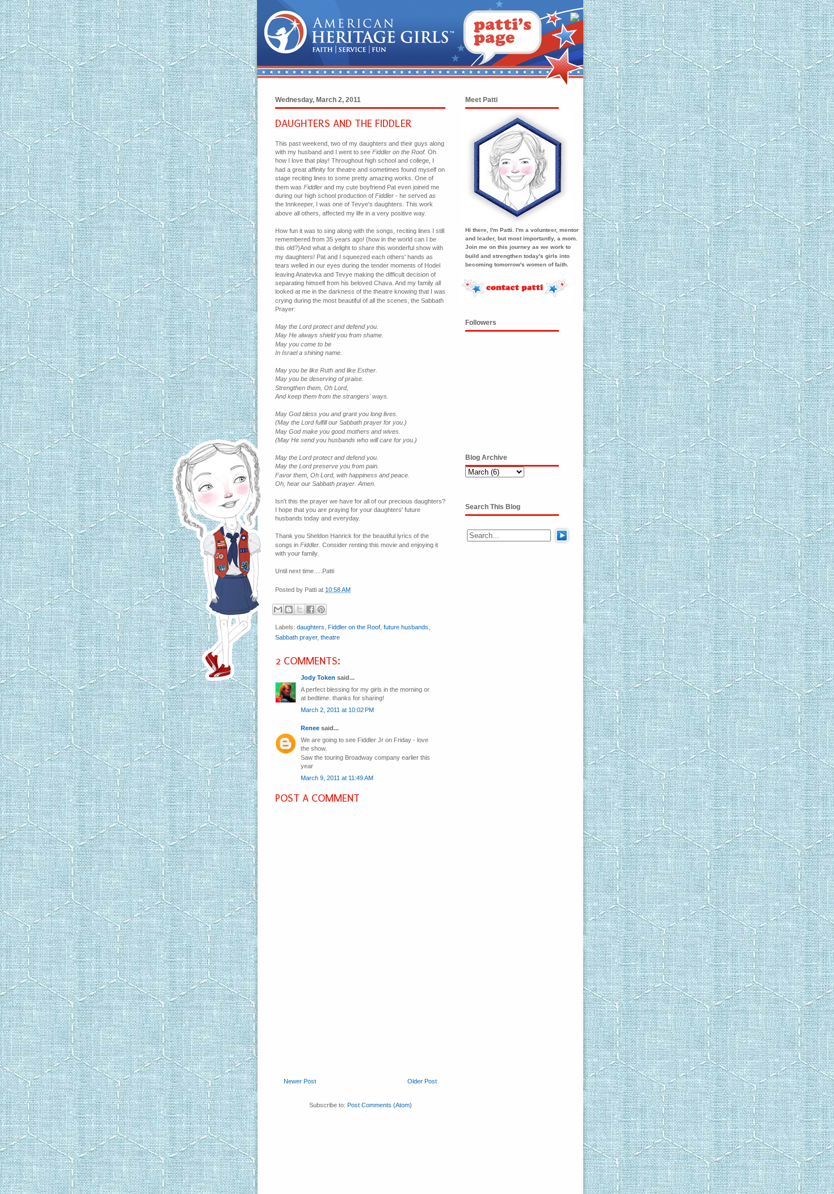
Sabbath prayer (296, 637)
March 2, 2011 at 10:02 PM (337, 709)
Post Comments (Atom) (379, 1105)
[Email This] (278, 609)
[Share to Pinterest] (321, 609)
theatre (330, 637)
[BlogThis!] (288, 609)
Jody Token (318, 677)
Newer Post (300, 1081)
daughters (311, 627)
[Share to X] (299, 609)
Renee (310, 728)
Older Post (422, 1081)
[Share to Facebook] (310, 609)
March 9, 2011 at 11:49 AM (337, 777)
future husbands (406, 627)
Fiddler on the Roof (354, 627)
